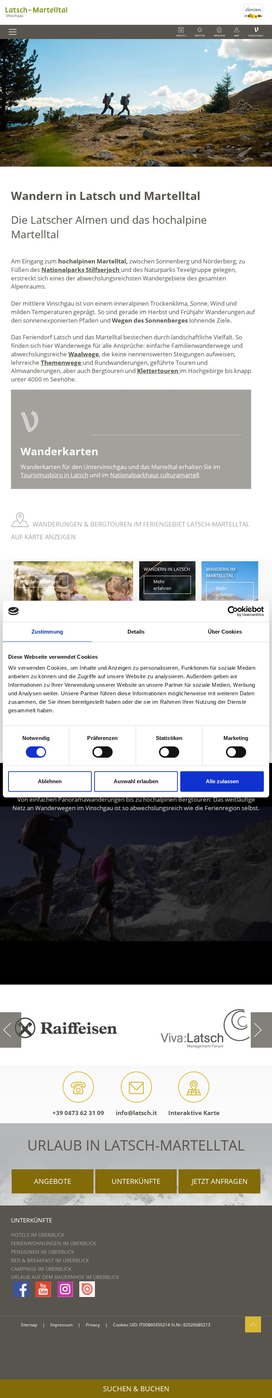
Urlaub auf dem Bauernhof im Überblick (65, 1277)
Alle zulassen (222, 781)
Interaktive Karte (194, 1113)
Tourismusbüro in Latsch (54, 475)
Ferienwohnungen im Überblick (53, 1243)
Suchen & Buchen (136, 1388)
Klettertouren (158, 371)
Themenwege (62, 362)
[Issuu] (87, 1289)
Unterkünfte (136, 1181)
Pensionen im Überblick (42, 1251)
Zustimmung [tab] (47, 632)
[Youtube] (43, 1289)
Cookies (121, 1325)
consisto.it (29, 1337)
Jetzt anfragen (220, 1181)
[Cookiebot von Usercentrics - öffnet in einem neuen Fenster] (233, 611)
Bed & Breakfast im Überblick (50, 1260)
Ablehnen (50, 781)
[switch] (102, 752)
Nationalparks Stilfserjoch (81, 270)
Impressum (61, 1325)
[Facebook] (21, 1289)
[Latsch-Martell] (121, 12)
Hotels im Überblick (37, 1234)
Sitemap (29, 1325)
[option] (136, 103)
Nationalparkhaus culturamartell (154, 475)
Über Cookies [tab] (225, 632)
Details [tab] (136, 632)
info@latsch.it (136, 1113)
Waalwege (83, 354)
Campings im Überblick (41, 1268)
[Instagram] (65, 1289)
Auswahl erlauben (136, 781)
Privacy (93, 1325)
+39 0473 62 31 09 (78, 1113)
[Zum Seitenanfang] (253, 1324)
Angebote (52, 1181)
